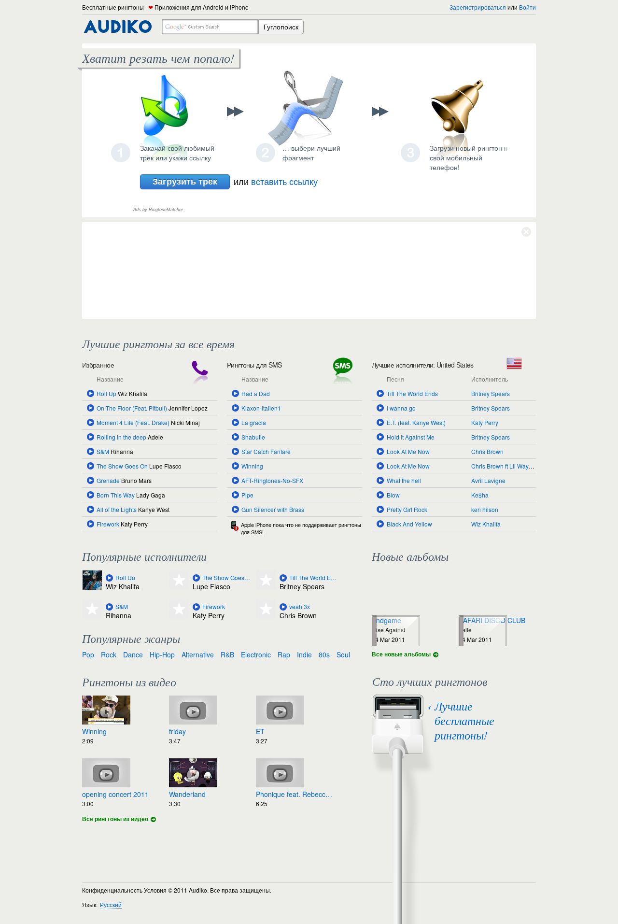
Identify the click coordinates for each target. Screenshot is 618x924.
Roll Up (106, 393)
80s (324, 654)
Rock (108, 654)
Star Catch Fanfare (266, 451)
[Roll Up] (109, 578)
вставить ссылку (284, 181)
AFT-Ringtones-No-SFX (272, 480)
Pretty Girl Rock (407, 509)
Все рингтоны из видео (115, 818)
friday (177, 731)
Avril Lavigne (488, 480)
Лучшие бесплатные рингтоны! (464, 720)
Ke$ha (480, 495)
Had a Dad (255, 393)
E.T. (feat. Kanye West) (416, 422)
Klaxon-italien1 (261, 408)
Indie (304, 654)
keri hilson (484, 509)
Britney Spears (490, 393)
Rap (284, 654)
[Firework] (196, 607)
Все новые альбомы (401, 654)
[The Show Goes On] (196, 578)
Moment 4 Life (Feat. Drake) (133, 422)
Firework (108, 524)
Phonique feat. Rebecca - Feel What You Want (294, 794)
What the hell (404, 480)
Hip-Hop (162, 654)
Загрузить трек (185, 181)
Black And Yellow (409, 524)
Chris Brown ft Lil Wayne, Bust (510, 466)
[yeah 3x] (283, 607)
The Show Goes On (122, 466)
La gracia (253, 422)
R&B (227, 654)
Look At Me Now (408, 451)
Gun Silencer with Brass (272, 509)
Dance (133, 654)
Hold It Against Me (411, 437)
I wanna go (401, 408)
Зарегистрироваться (477, 7)
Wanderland (187, 794)
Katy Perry (484, 422)
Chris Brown (487, 451)
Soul (343, 654)
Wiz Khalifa (486, 524)
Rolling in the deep (121, 437)
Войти (527, 7)
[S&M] (109, 607)
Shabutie (253, 437)
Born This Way (116, 495)
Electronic (256, 654)
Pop (88, 654)
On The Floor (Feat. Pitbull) (132, 408)
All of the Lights (117, 509)
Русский (111, 904)
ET (260, 731)
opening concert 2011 (115, 794)
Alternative (198, 654)
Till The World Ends (412, 393)
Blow (393, 495)
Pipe (247, 495)
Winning (252, 466)
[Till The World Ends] (283, 578)
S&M (103, 451)
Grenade (108, 480)
